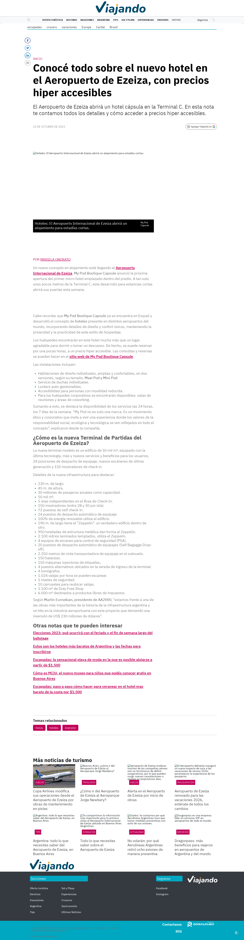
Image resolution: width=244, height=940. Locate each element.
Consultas (89, 832)
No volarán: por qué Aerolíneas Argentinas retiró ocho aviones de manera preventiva (145, 847)
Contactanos (172, 924)
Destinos (71, 20)
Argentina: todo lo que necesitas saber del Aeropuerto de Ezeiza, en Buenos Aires (53, 847)
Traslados (89, 782)
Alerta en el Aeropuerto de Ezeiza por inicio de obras (146, 795)
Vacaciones (87, 20)
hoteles (53, 727)
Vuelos (40, 782)
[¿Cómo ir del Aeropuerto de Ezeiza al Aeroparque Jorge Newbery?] (101, 776)
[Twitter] (28, 48)
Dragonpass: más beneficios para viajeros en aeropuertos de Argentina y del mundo (194, 847)
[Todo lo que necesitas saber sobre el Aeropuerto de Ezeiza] (101, 826)
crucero (52, 27)
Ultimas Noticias (71, 912)
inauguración (185, 782)
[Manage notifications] (236, 932)
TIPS (38, 832)
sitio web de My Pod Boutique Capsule (101, 356)
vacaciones (69, 27)
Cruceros (162, 20)
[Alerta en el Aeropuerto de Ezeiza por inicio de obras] (148, 776)
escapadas (34, 27)
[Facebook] (28, 40)
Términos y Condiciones (44, 936)
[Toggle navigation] (28, 20)
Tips (115, 20)
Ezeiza (39, 727)
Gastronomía (69, 906)
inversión (70, 727)
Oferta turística (52, 20)
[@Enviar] (28, 63)
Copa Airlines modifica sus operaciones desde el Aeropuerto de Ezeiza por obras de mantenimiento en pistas (53, 800)
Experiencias (146, 20)
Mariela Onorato (55, 259)
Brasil (114, 27)
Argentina (103, 20)
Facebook (161, 888)
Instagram (162, 894)
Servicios (183, 832)
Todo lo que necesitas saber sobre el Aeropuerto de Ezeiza (97, 845)
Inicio (37, 59)
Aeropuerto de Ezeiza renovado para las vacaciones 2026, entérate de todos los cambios (192, 800)
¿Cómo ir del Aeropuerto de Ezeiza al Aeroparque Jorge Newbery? (99, 795)
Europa (86, 27)
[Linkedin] (28, 55)
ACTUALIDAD (137, 832)
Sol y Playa (128, 20)
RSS (179, 931)
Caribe (100, 27)
